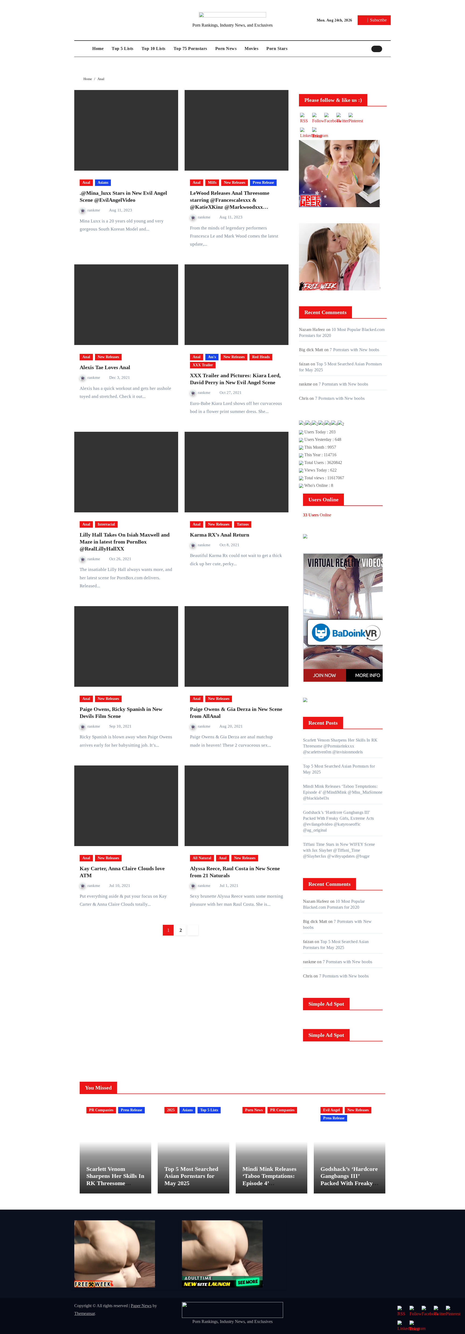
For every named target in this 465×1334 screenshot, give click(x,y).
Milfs (212, 183)
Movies (251, 48)
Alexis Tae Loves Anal (105, 367)
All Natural (202, 858)
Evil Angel (331, 1110)
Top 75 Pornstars (190, 48)
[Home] (82, 48)
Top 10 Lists (153, 48)
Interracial (106, 524)
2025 (171, 1110)
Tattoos (243, 524)
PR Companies (101, 1110)
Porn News (226, 48)
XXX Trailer (203, 365)
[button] (387, 48)
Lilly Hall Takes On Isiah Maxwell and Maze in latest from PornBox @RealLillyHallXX (125, 542)
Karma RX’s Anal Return (219, 535)
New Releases (234, 183)
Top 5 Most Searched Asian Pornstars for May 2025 (191, 1176)
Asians (103, 183)
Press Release (263, 183)
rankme (94, 210)
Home (98, 48)
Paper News (141, 1305)
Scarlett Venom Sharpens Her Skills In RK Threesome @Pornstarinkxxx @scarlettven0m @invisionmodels (340, 746)
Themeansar (84, 1313)
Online (317, 515)
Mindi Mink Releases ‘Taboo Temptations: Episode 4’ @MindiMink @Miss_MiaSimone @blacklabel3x (342, 792)
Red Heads (261, 357)
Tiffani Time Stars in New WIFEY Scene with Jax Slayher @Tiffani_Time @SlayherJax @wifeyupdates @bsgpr (339, 850)
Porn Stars (276, 48)
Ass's (212, 357)
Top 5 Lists (122, 48)
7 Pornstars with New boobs (354, 349)
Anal (86, 183)
